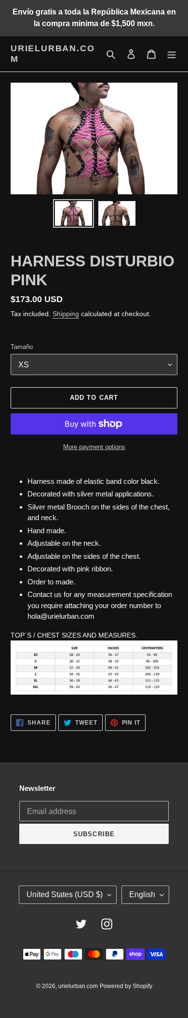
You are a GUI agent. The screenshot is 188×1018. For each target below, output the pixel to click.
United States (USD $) (65, 894)
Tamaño (22, 346)
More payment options (94, 447)
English (142, 894)
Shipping (66, 314)
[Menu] (171, 54)
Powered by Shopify (126, 986)
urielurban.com (52, 54)
